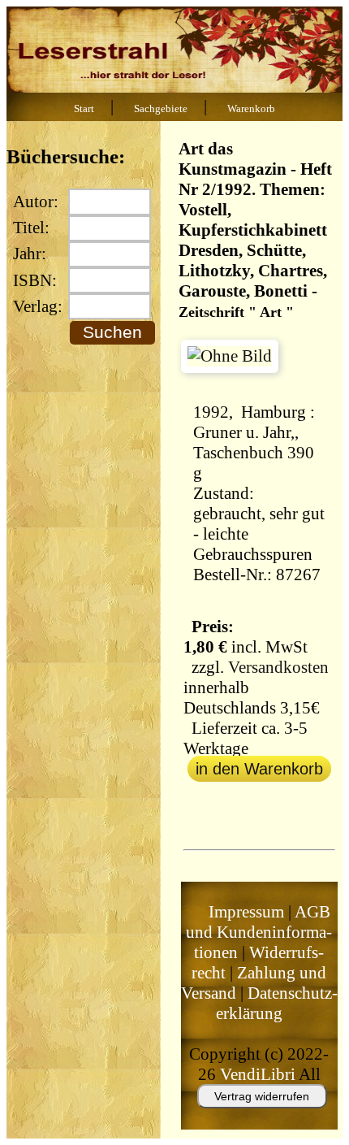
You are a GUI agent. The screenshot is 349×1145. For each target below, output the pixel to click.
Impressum (246, 912)
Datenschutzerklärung (277, 1003)
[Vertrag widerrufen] (246, 1115)
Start (84, 109)
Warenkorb (251, 109)
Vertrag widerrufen (261, 1096)
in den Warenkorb (259, 769)
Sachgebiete (160, 109)
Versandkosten (278, 667)
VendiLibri (257, 1074)
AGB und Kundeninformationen (259, 932)
